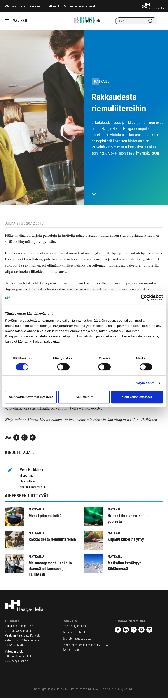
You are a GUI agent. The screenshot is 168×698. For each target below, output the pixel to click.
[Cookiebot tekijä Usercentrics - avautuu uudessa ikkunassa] (144, 297)
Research (36, 6)
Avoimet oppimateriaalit (79, 6)
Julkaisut (53, 6)
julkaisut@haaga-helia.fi (20, 656)
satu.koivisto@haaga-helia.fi (23, 640)
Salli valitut (84, 397)
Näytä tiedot (145, 383)
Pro (23, 6)
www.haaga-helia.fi (17, 661)
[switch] (63, 366)
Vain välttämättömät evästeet (31, 397)
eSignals (10, 6)
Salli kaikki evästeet (137, 397)
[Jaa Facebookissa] (16, 437)
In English (92, 21)
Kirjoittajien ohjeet (73, 632)
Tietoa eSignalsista (74, 626)
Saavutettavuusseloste (76, 638)
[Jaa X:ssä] (24, 437)
